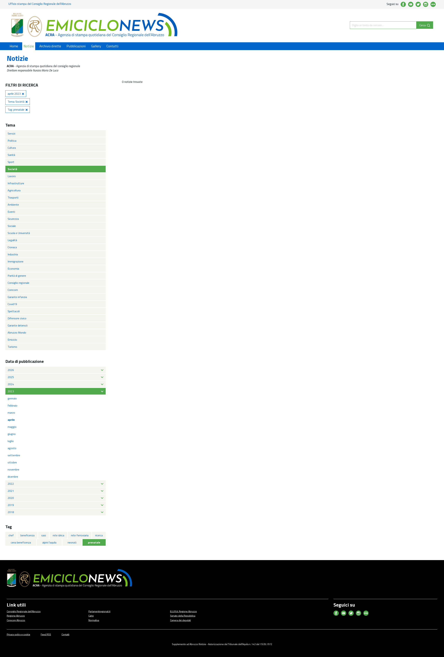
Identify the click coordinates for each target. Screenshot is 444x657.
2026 (11, 370)
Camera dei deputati (180, 620)
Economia (13, 268)
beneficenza (27, 535)
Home (14, 46)
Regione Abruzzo (16, 615)
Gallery (96, 46)
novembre (13, 469)
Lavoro (12, 176)
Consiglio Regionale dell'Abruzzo (24, 611)
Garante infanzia (17, 297)
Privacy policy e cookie (18, 634)
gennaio (12, 398)
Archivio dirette (50, 46)
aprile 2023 (14, 94)
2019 (11, 505)
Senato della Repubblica (182, 615)
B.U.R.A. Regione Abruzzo (183, 611)
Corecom (13, 290)
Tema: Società (16, 102)
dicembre (13, 476)
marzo (11, 412)
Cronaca (12, 247)
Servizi (11, 133)
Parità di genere (17, 276)
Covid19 (12, 304)
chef (11, 535)
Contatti (112, 46)
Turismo (12, 347)
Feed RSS (46, 634)
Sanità (11, 155)
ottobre (12, 462)
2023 (11, 391)
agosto (12, 448)
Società (12, 169)
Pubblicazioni (76, 46)
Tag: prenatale (16, 109)
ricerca (99, 535)
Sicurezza (13, 219)
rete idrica (58, 535)
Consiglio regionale (18, 283)
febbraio (12, 405)
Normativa (93, 620)
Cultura (12, 148)
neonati (72, 542)
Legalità (12, 240)
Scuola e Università (19, 233)
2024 (11, 384)
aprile (11, 420)
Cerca (422, 25)
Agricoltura (14, 190)
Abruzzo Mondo (17, 332)
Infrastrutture (16, 183)
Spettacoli (14, 311)
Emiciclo (12, 340)
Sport (11, 162)
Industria (13, 254)
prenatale (94, 542)
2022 (11, 484)
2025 (11, 377)
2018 (11, 512)
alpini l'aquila (49, 542)
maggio (12, 427)
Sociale (12, 226)
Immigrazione (15, 261)
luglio (11, 441)
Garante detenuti (18, 325)
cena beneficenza (21, 542)
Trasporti (13, 197)
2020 (11, 498)
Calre (91, 615)
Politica (12, 141)
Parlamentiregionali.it (99, 611)
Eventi (11, 212)
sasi (43, 535)
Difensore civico (17, 318)
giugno (12, 434)
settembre (14, 455)
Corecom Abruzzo (16, 620)
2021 (11, 491)
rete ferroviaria (79, 535)
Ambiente (13, 204)
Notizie (29, 46)
